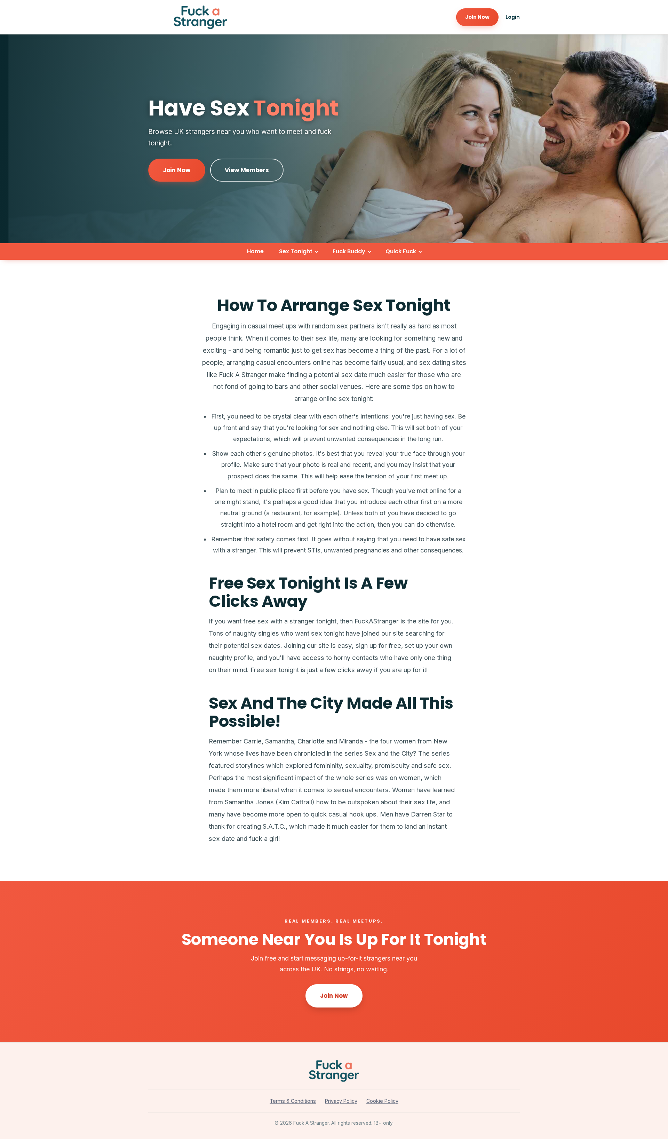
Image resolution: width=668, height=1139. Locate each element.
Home (255, 251)
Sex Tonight (295, 251)
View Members (247, 170)
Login (513, 17)
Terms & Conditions (293, 1101)
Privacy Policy (341, 1101)
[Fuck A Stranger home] (200, 17)
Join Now (477, 17)
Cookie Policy (382, 1101)
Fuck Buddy (349, 251)
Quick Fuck (400, 251)
